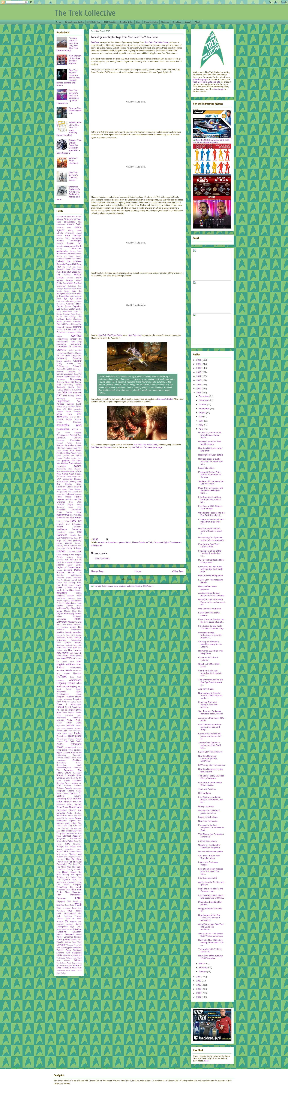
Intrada (73, 535)
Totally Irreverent (63, 908)
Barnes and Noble (65, 256)
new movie (63, 652)
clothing (77, 326)
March (202, 963)
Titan (73, 889)
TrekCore (95, 42)
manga (78, 593)
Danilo (69, 369)
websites (77, 947)
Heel (75, 499)
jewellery (77, 540)
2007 (199, 997)
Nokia (72, 662)
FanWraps (60, 440)
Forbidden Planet (68, 453)
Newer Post (97, 571)
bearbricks (60, 259)
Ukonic (78, 924)
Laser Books (75, 565)
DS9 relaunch (74, 392)
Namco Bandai (138, 542)
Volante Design (64, 942)
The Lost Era (75, 864)
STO (67, 843)
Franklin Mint (68, 456)
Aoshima (60, 243)
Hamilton (78, 494)
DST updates (204, 793)
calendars (69, 301)
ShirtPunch (60, 804)
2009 (199, 989)
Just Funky (67, 548)
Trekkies (68, 916)
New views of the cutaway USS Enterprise (210, 956)
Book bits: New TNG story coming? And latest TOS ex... (211, 942)
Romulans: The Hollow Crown (69, 771)
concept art (76, 339)
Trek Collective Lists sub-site (206, 82)
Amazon (60, 238)
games (121, 542)
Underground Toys (65, 927)
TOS (78, 904)
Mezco (67, 611)
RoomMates (77, 773)
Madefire (78, 590)
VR (80, 945)
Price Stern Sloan (75, 731)
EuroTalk (78, 419)
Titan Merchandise (69, 895)
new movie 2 (75, 653)
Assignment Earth (73, 246)
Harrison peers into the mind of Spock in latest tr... (210, 531)
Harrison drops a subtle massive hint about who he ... (210, 461)
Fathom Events (74, 443)
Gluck (79, 476)
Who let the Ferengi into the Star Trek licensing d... (211, 514)
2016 (199, 380)
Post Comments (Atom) (143, 579)
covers (61, 350)
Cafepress (60, 301)
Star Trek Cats (70, 826)
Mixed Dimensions (74, 625)
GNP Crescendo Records (69, 479)
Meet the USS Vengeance (210, 575)
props (71, 736)
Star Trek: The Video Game (110, 335)
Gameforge (61, 466)
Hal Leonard (73, 492)
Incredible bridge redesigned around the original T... (210, 635)
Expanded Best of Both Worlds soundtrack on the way (209, 474)
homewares (63, 514)
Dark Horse (77, 369)
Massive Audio (74, 598)
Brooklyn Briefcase (64, 288)
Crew (67, 355)
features (60, 445)
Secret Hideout (63, 793)
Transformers (70, 914)
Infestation (76, 524)
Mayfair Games (65, 606)
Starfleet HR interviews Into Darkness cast (211, 482)
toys (70, 910)
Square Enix (75, 821)
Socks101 (60, 818)
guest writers (62, 489)
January (203, 971)
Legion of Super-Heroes (69, 567)
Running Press (63, 783)
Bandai (72, 254)
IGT (67, 524)
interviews (61, 532)
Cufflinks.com (63, 366)
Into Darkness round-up (209, 608)
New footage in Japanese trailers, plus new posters (211, 538)
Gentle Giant (68, 474)
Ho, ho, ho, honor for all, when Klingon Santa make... (209, 435)
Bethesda (61, 264)
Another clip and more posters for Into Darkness (211, 594)
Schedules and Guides (74, 22)
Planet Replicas (68, 712)
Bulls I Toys (70, 294)
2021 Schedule (110, 22)
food (72, 450)
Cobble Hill (61, 330)
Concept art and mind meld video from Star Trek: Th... (211, 522)
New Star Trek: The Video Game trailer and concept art (211, 602)
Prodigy (77, 733)
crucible (67, 361)
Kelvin (128, 542)
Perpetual (77, 699)
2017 (199, 376)
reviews (77, 750)
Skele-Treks (62, 816)
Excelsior (77, 422)
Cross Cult (76, 355)
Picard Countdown (73, 707)
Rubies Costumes (72, 781)
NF (73, 659)
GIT (58, 476)
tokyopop (60, 901)
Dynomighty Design (69, 398)
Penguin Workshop (64, 699)
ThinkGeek (62, 887)
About (197, 22)
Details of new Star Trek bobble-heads (209, 442)
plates (79, 715)
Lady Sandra (67, 562)
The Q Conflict (73, 869)
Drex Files (176, 22)
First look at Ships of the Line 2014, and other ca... (209, 553)
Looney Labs (75, 583)
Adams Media (74, 230)
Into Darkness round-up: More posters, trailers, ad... (209, 499)
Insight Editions (69, 526)
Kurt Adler (69, 560)
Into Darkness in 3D (207, 878)
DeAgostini (68, 374)
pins (67, 710)
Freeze (78, 456)
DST (59, 395)
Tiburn (68, 890)
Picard (60, 707)
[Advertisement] (137, 529)
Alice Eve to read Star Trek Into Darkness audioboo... (211, 927)
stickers (59, 844)
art (79, 243)
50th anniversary (66, 222)
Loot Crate (62, 585)
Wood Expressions (74, 963)
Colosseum (71, 332)
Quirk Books (75, 741)
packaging (71, 686)
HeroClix (60, 504)
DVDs (78, 395)
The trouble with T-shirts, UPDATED (210, 950)
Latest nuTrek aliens (208, 817)
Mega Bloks (76, 608)
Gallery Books (68, 463)
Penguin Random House (69, 696)
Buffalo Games (63, 291)
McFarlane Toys (63, 608)
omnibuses (75, 680)
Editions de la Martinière (66, 406)
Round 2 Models (66, 775)
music (70, 637)
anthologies (75, 240)
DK (72, 382)
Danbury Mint (61, 369)
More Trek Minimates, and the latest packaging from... (210, 490)
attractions (76, 248)
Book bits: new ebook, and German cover (210, 890)
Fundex (59, 458)
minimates (61, 619)
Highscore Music (65, 507)
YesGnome (61, 970)
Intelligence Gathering (69, 529)
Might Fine (76, 611)
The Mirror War (64, 867)
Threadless (61, 890)
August (202, 412)
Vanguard (69, 934)
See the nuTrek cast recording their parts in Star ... (210, 673)
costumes (61, 344)
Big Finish (67, 267)
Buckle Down (76, 288)
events (59, 422)
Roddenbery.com (64, 768)
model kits (75, 627)
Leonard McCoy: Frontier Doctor (69, 571)
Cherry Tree (75, 317)
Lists (138, 22)
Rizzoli (67, 758)
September (204, 408)
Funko (67, 458)
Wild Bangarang (74, 953)
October (203, 404)
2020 (199, 364)
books (69, 283)
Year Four (77, 967)
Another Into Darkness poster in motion (209, 811)
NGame (78, 658)
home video (74, 512)
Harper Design (64, 497)
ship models (74, 798)
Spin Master (69, 818)
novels (68, 670)
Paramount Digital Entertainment (167, 542)
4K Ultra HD (69, 217)
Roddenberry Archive (69, 763)
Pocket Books (74, 720)
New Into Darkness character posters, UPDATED (208, 758)
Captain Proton (64, 306)
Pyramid (71, 739)
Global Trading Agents (68, 476)
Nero (75, 648)
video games (96, 545)
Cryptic (77, 360)
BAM (67, 254)
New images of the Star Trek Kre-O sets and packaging (209, 917)
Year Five (66, 967)
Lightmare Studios (64, 577)
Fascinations (75, 440)
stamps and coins (66, 823)
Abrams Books (74, 224)
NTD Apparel (63, 673)
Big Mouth (77, 267)
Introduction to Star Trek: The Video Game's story (211, 627)
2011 (198, 981)
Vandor (60, 934)
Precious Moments (74, 728)
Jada (70, 540)
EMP (79, 414)
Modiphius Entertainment (69, 630)
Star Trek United (68, 833)
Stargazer (61, 838)
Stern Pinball (67, 841)
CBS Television (64, 311)
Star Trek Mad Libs (73, 828)
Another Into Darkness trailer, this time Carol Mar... (209, 745)
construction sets (66, 341)
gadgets (65, 460)
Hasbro (78, 497)
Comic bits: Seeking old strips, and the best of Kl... (209, 736)
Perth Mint (61, 702)
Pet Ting (69, 702)
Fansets (77, 437)
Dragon (67, 390)
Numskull (77, 673)
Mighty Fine (62, 613)
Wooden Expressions (64, 965)
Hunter (66, 518)
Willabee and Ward (73, 958)
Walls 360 (60, 948)
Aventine (61, 253)
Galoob (78, 463)
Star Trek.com (134, 335)
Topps (67, 905)
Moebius (60, 632)
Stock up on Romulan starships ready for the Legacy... (210, 644)
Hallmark (70, 494)
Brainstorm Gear (75, 286)
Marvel (78, 596)
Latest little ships (206, 468)
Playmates (61, 718)
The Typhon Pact (66, 879)
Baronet (78, 256)
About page (218, 89)
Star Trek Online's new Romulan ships (209, 856)
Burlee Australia (75, 296)
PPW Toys (61, 728)
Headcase (68, 499)
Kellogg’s (77, 548)
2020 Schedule (93, 22)
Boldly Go (61, 283)
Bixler (68, 269)
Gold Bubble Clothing (66, 482)
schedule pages (200, 79)
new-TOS (66, 658)
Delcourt (60, 377)
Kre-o (79, 557)
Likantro (67, 580)
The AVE (60, 859)
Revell (70, 750)
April (201, 429)
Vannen (78, 934)
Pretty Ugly (62, 731)
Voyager (61, 944)
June (201, 421)
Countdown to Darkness (69, 346)
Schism (67, 786)
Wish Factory (63, 960)
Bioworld (60, 269)
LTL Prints (68, 588)
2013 (199, 392)
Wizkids (77, 960)
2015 (199, 384)
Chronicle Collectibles (73, 322)
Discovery (75, 379)
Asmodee (60, 246)
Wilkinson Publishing (70, 955)
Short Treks (62, 807)
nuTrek (149, 542)
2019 (199, 368)
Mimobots (77, 616)
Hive (79, 507)
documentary (68, 385)
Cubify (59, 364)
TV (66, 921)
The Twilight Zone (73, 877)
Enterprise (62, 416)
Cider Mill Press (63, 324)
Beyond (69, 264)
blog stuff (66, 272)
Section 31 (75, 793)
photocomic (75, 704)
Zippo (73, 970)
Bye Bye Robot (72, 298)
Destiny (66, 376)
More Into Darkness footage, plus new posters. (207, 704)
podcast (59, 723)
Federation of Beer (73, 445)
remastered (70, 747)
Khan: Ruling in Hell (65, 555)
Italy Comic (74, 538)
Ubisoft (73, 921)
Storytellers (77, 844)
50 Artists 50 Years (72, 219)
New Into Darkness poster (210, 851)
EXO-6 (75, 430)
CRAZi (71, 350)
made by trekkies (65, 590)
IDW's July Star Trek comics (211, 765)
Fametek (73, 435)
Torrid (72, 905)
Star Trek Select (64, 831)
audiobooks (62, 251)
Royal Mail (74, 778)
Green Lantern (74, 486)
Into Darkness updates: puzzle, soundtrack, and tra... (210, 799)
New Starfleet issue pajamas (207, 587)
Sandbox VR (76, 783)
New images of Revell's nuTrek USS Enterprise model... (210, 695)
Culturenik (77, 366)
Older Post (177, 571)
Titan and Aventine (207, 789)
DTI (65, 395)
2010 (199, 985)
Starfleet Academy (72, 836)
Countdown (76, 344)
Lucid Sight (77, 588)
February (203, 967)
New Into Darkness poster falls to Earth (210, 770)
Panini (78, 689)
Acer (69, 227)
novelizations (75, 668)
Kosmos (70, 557)
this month (76, 887)
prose (78, 736)
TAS (66, 851)
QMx (66, 741)
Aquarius (70, 243)
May (201, 425)
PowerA (78, 726)
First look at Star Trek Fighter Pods (208, 545)
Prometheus (62, 736)
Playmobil (77, 718)
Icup (67, 521)
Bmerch (70, 278)
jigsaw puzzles (64, 543)
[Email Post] (107, 539)
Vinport (73, 939)
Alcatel (79, 233)
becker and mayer (73, 259)
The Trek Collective (85, 13)
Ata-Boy (59, 248)
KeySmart (71, 552)
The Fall (68, 862)
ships (60, 801)
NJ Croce (62, 662)
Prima (59, 733)
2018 (199, 372)
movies (77, 632)
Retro (79, 747)
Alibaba (59, 235)
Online (71, 683)
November (204, 400)
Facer (67, 433)
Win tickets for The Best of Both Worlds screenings (210, 934)
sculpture (61, 791)
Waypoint (68, 948)
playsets (60, 720)
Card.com (64, 309)
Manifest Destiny (65, 596)
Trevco (78, 916)
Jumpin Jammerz (70, 545)
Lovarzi (71, 585)
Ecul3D (78, 404)
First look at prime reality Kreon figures (210, 783)
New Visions (63, 655)
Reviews (165, 22)
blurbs (60, 277)
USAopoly (77, 932)
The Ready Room (66, 872)
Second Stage (74, 791)
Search (188, 22)
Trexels (60, 919)
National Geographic (74, 645)
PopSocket (60, 726)
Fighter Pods (72, 448)
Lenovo (59, 570)
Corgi (79, 342)
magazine (62, 592)
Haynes (60, 499)
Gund (65, 492)
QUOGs (60, 744)
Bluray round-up (206, 806)
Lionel (74, 580)
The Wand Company (69, 885)
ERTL (79, 417)
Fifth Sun (61, 448)
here (206, 1061)
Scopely (68, 788)
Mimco (59, 616)
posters (70, 725)
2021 (199, 360)
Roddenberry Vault (69, 765)
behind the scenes (69, 261)
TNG (78, 898)
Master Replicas (63, 601)
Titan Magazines (73, 892)
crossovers (62, 358)
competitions (62, 339)
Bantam (78, 254)
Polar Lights (74, 722)
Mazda (78, 606)
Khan (78, 551)
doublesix (60, 390)
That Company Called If (72, 857)
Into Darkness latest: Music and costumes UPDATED (211, 896)
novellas (60, 670)
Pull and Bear (62, 739)
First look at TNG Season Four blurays (210, 507)
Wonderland (61, 963)
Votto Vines (76, 942)
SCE (59, 786)
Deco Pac (77, 374)
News (58, 22)
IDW (73, 521)
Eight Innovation (74, 409)
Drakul (74, 390)
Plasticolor (69, 715)
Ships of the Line (72, 801)
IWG (64, 540)
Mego (59, 611)
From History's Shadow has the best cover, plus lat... (211, 620)
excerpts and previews (107, 542)
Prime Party (67, 733)
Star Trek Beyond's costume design (73, 176)
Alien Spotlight (73, 235)
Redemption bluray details (210, 455)
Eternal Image (64, 420)
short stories (74, 804)
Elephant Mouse (64, 411)
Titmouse (61, 898)
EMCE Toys (64, 414)
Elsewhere (77, 411)
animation (76, 238)
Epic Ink (73, 417)
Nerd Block (67, 648)
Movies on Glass (63, 635)
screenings (77, 788)
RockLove (77, 760)
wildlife (59, 955)
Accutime (60, 227)
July (201, 416)
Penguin (78, 694)
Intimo (71, 532)
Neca (59, 647)
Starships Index (151, 22)
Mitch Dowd (61, 625)
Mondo (68, 632)
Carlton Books (75, 309)
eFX (64, 409)
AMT (67, 238)
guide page (146, 447)
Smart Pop (72, 815)
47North (60, 217)
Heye (70, 504)
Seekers (60, 796)
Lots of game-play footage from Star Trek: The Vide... (210, 871)
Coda (68, 330)
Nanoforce (60, 645)
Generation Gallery (68, 471)
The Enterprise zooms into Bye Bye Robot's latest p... (210, 682)
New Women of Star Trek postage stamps (75, 59)
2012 (199, 976)
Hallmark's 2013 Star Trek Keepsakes (210, 652)
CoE (74, 329)
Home (138, 571)
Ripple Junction (63, 752)
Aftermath (70, 233)
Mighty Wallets (74, 614)
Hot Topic (73, 515)
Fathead (60, 443)
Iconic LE (60, 521)
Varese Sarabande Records (69, 937)
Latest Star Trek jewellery (210, 752)
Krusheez (60, 560)
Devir (73, 377)
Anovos (60, 240)
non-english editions (69, 663)
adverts (60, 233)
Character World (69, 314)
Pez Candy (77, 702)
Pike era (60, 710)
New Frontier (74, 650)
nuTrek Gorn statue (207, 841)
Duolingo (71, 396)
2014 (199, 388)
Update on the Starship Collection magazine (209, 846)
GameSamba (61, 469)
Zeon (68, 970)
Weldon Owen (64, 950)
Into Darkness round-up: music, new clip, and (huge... (209, 727)
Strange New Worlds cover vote (75, 110)
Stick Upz (77, 841)
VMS (79, 939)
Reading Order (126, 22)
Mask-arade (61, 598)
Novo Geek (77, 671)
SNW (79, 815)
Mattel (69, 603)
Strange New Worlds (66, 847)
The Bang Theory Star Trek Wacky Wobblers (211, 777)
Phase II (62, 704)
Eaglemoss (63, 401)
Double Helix (74, 387)
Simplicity (78, 813)
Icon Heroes (75, 517)
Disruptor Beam (63, 382)
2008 (199, 993)
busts (59, 299)
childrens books (64, 319)
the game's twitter (164, 399)
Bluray (77, 274)
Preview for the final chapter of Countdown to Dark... (211, 827)
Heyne (79, 504)
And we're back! (205, 689)
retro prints (62, 750)
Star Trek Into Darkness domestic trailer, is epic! (210, 712)
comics (76, 335)
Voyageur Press (72, 945)
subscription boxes (73, 849)
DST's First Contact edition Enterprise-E (211, 561)
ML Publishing (62, 627)
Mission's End (75, 622)
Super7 (60, 852)
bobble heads (74, 280)
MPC (73, 635)
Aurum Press (76, 251)
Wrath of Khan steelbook (73, 160)
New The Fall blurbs (207, 821)
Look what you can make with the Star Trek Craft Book (210, 569)
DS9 (64, 392)
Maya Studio (76, 603)
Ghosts (78, 474)
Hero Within (75, 502)
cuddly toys (74, 364)
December (204, 396)
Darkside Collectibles (66, 371)
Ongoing (61, 683)
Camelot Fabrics (73, 304)
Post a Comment (102, 558)
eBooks (70, 404)
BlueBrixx (67, 275)
